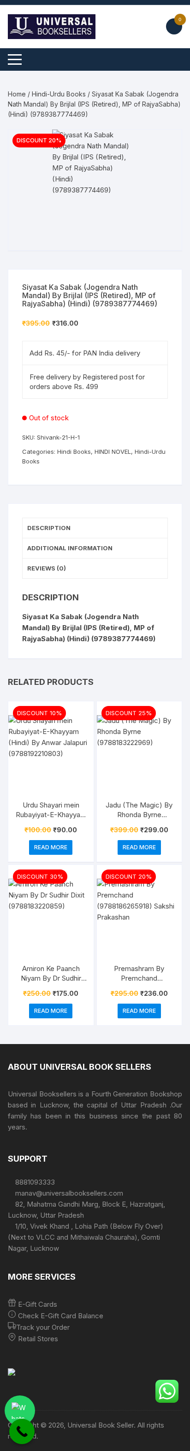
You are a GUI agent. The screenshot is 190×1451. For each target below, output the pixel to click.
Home (17, 94)
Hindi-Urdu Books (59, 94)
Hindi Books (74, 451)
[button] (165, 145)
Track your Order (43, 1327)
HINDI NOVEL (113, 451)
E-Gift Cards (37, 1304)
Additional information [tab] (70, 548)
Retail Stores (38, 1338)
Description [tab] (49, 527)
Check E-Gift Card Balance (59, 1315)
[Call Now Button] (22, 1431)
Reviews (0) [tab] (46, 568)
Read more (50, 847)
